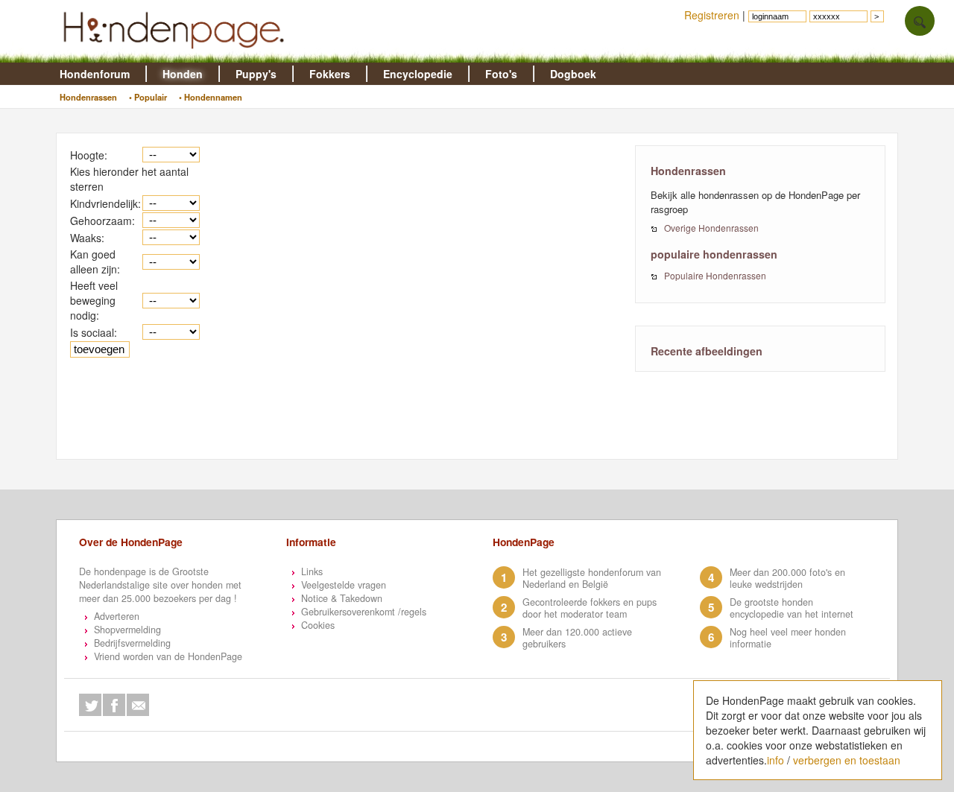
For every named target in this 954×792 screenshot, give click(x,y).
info (775, 760)
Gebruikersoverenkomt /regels (363, 611)
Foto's (501, 73)
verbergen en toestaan (846, 760)
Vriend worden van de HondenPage (168, 656)
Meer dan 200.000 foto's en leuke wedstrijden (787, 578)
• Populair (148, 97)
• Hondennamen (210, 97)
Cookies (318, 625)
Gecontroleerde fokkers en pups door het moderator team (589, 608)
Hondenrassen (88, 97)
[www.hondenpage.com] (177, 55)
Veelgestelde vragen (343, 585)
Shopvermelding (127, 629)
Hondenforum (95, 73)
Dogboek (573, 73)
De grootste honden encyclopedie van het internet (791, 608)
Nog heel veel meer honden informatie (788, 637)
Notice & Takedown (341, 598)
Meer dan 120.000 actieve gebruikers (577, 637)
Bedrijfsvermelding (132, 643)
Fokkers (329, 73)
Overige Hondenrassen (711, 227)
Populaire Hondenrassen (715, 275)
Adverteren (116, 616)
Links (312, 571)
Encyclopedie (417, 73)
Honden (182, 73)
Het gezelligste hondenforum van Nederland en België (591, 578)
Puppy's (256, 73)
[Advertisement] (347, 422)
